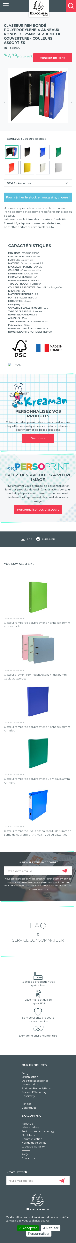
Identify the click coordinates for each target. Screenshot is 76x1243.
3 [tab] (41, 125)
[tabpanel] (38, 95)
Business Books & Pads (36, 1088)
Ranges (26, 1103)
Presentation (30, 1084)
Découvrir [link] (38, 438)
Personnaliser (38, 1234)
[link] (6, 6)
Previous (5, 102)
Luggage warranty (33, 1146)
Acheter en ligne (52, 58)
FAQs (25, 1154)
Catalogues (29, 1107)
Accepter (29, 1228)
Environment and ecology (38, 1131)
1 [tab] (34, 125)
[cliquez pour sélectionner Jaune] (27, 167)
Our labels (28, 1135)
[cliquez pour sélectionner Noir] (27, 152)
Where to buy (30, 1127)
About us (27, 1123)
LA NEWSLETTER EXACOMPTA (38, 862)
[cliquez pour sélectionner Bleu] (43, 152)
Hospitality (28, 1095)
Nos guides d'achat (34, 1142)
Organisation (30, 1076)
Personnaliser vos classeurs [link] (38, 509)
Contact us (28, 1158)
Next (70, 102)
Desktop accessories (35, 1080)
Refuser (51, 1228)
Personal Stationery (34, 1092)
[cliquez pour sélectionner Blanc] (43, 167)
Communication (32, 1138)
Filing (25, 1073)
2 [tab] (38, 125)
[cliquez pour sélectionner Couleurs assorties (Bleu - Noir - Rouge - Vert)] (11, 152)
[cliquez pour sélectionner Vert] (58, 152)
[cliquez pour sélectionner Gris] (58, 167)
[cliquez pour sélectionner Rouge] (11, 167)
